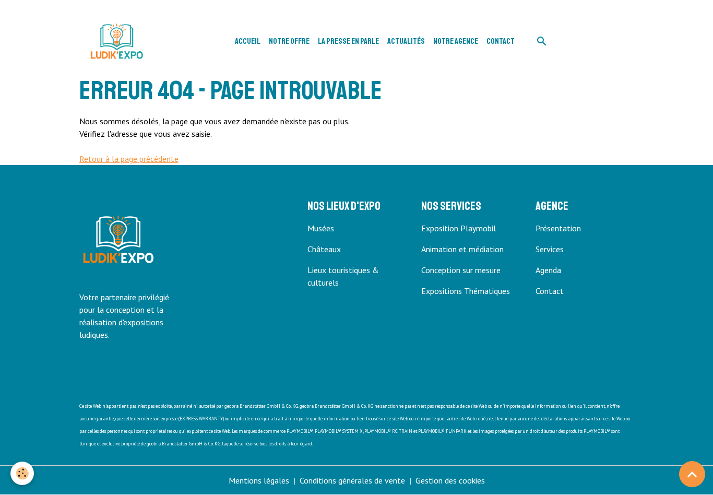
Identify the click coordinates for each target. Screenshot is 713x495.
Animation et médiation (462, 249)
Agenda (548, 270)
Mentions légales (259, 480)
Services (550, 249)
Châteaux (324, 249)
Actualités (406, 41)
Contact (500, 41)
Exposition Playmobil (458, 228)
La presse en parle (348, 41)
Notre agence (455, 41)
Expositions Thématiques (465, 291)
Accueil (247, 41)
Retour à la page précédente (129, 159)
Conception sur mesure (461, 270)
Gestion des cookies (450, 480)
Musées (320, 228)
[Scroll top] (692, 474)
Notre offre (289, 41)
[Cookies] (22, 473)
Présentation (558, 228)
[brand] (118, 41)
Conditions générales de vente (352, 480)
